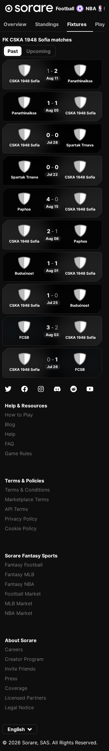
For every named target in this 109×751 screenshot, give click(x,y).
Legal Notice (19, 707)
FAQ (9, 444)
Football (65, 8)
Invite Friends (20, 669)
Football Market (23, 594)
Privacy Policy (21, 519)
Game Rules (18, 453)
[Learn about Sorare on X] (8, 389)
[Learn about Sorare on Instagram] (41, 389)
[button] (19, 729)
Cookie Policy (21, 528)
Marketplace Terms (27, 499)
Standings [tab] (47, 24)
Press (11, 678)
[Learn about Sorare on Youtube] (90, 389)
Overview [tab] (15, 24)
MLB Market (18, 603)
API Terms (16, 509)
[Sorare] (29, 8)
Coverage (16, 688)
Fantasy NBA (19, 584)
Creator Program (24, 659)
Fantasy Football (24, 565)
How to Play (19, 415)
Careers (14, 649)
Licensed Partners (25, 698)
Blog (10, 424)
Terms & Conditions (27, 490)
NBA (91, 8)
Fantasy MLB (19, 574)
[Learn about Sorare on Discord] (57, 389)
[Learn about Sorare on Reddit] (73, 389)
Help (10, 434)
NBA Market (18, 613)
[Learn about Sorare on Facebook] (24, 389)
